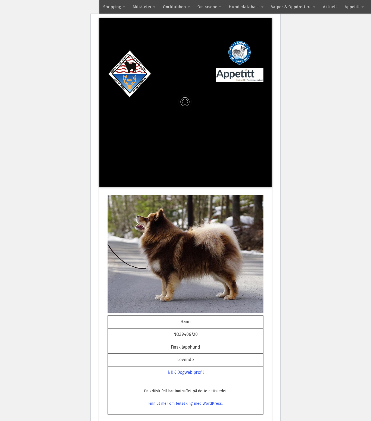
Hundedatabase (244, 6)
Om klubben (174, 6)
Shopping (112, 6)
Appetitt (352, 6)
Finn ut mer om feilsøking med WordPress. (185, 403)
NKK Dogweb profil (186, 372)
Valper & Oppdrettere (291, 6)
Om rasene (207, 6)
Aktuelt (330, 6)
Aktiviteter (142, 6)
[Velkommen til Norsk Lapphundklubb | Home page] (130, 73)
